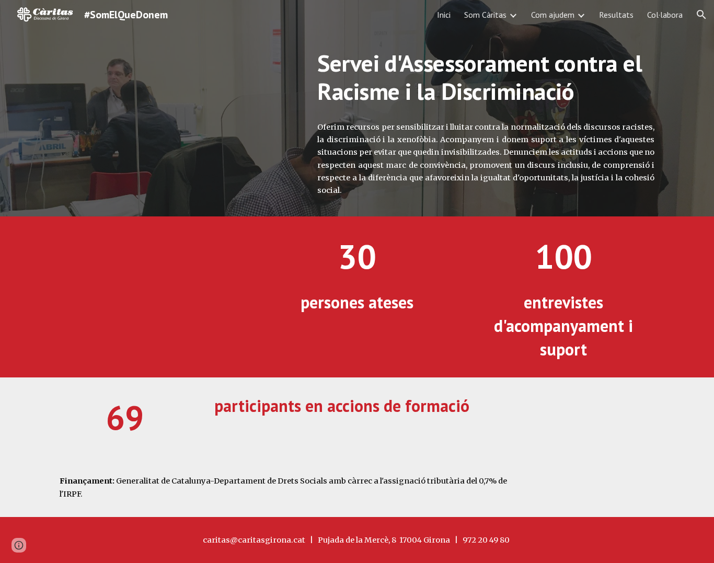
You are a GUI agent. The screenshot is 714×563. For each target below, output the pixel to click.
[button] (701, 14)
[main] (486, 77)
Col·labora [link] (665, 14)
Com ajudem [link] (552, 14)
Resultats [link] (616, 14)
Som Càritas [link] (485, 14)
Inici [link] (444, 14)
